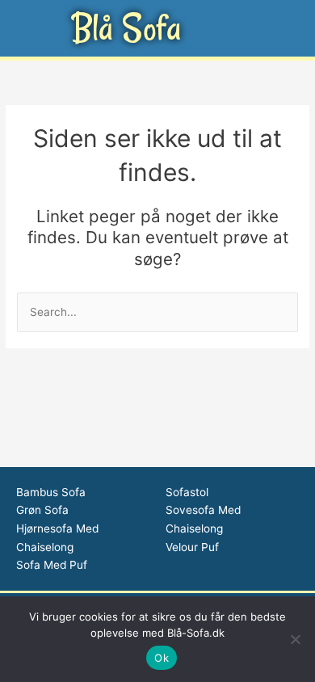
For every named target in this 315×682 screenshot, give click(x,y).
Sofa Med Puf (51, 564)
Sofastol (187, 492)
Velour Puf (192, 547)
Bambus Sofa (51, 492)
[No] (295, 639)
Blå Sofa (126, 28)
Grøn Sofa (42, 509)
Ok (161, 657)
